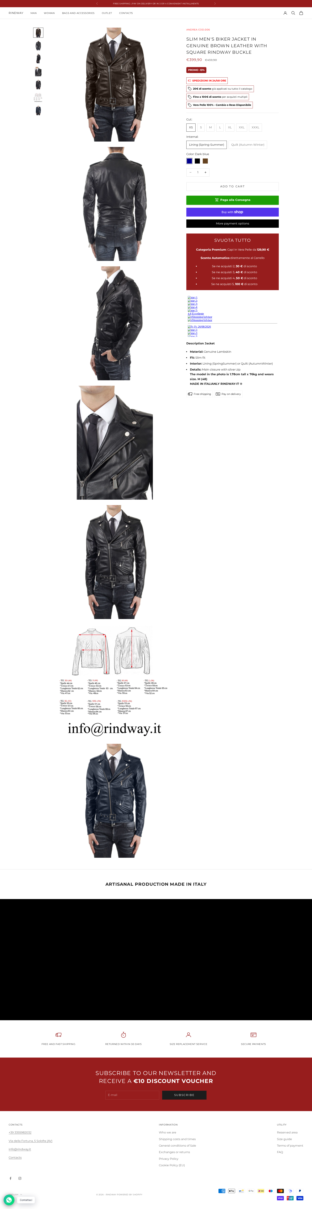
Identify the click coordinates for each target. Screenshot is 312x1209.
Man (34, 13)
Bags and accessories (78, 13)
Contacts (126, 13)
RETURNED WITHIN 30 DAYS (123, 1044)
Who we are (167, 1132)
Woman (49, 13)
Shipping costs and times (177, 1139)
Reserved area (287, 1132)
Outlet (107, 13)
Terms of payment (290, 1145)
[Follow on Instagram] (20, 1178)
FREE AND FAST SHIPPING (58, 1044)
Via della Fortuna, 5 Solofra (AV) (30, 1141)
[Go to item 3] (38, 59)
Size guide (284, 1139)
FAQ (280, 1152)
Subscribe (184, 1095)
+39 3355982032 (20, 1132)
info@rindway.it (20, 1149)
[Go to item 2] (38, 46)
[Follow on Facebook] (10, 1178)
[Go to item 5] (38, 85)
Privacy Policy (168, 1158)
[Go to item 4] (38, 72)
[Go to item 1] (38, 33)
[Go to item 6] (38, 98)
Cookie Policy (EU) (172, 1165)
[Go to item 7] (38, 110)
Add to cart (232, 186)
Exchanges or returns (174, 1152)
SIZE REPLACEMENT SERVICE (188, 1044)
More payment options (232, 223)
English (13, 1194)
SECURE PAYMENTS (253, 1044)
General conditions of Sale (177, 1145)
